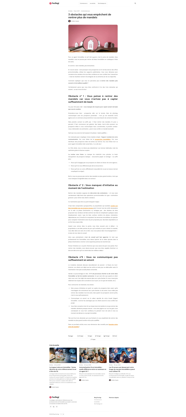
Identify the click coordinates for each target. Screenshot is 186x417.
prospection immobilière (103, 139)
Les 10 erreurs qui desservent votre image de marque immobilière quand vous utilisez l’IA (122, 369)
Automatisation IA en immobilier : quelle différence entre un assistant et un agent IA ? (92, 369)
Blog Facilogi (56, 414)
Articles (70, 11)
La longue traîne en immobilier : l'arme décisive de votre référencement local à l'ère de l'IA (62, 369)
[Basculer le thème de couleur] (62, 414)
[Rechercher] (135, 3)
